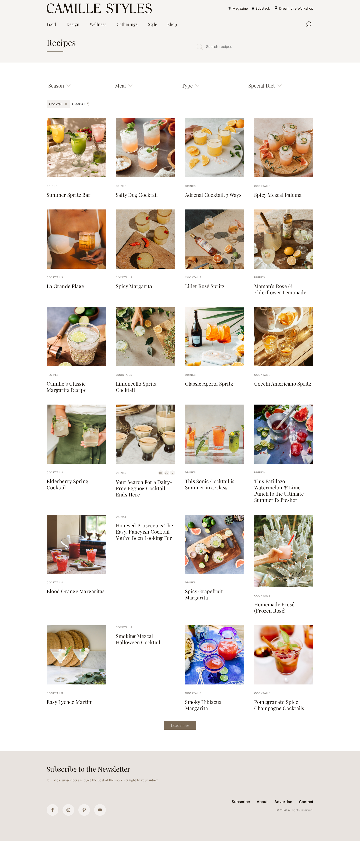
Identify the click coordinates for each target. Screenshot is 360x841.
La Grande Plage (65, 286)
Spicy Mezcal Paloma (278, 194)
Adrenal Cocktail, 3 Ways (213, 194)
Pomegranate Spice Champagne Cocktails (279, 704)
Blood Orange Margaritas (76, 591)
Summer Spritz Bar (68, 194)
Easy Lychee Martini (70, 701)
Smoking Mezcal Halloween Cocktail (138, 639)
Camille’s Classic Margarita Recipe (66, 386)
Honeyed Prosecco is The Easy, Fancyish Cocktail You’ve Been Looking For (144, 531)
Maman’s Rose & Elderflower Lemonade (280, 289)
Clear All (78, 104)
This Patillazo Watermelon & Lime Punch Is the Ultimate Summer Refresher (279, 490)
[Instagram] (68, 810)
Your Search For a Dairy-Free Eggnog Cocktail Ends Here (144, 488)
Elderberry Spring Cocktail (67, 484)
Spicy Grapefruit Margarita (204, 594)
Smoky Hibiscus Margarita (203, 704)
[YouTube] (100, 810)
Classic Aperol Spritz (209, 383)
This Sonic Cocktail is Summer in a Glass (209, 484)
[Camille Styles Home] (100, 8)
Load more (180, 725)
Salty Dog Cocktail (137, 194)
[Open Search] (308, 24)
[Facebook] (52, 810)
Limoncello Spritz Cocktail (136, 386)
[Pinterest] (84, 810)
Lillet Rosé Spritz (204, 286)
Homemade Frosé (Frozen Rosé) (274, 607)
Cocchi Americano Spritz (282, 383)
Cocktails (262, 186)
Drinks (52, 186)
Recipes (53, 374)
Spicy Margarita (134, 286)
